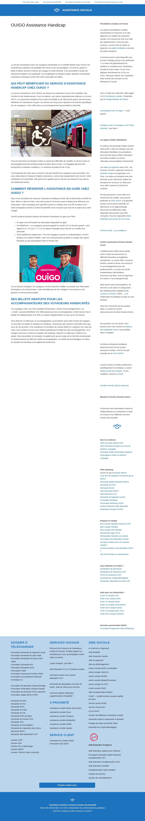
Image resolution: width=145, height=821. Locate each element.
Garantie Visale (106, 173)
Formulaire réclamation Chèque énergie (28, 689)
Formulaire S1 (17, 680)
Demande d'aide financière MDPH (114, 482)
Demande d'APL (18, 707)
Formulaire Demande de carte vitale (26, 655)
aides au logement (111, 167)
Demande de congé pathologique (114, 578)
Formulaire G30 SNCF (59, 744)
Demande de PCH (108, 485)
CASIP (120, 374)
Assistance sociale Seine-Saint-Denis (65, 708)
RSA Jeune (116, 201)
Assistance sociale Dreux (60, 712)
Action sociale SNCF (97, 688)
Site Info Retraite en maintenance (114, 554)
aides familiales (118, 48)
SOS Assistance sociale (112, 96)
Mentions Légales (60, 811)
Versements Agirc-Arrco (110, 533)
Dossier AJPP (17, 740)
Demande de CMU (19, 710)
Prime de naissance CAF (110, 575)
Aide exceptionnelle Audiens (100, 692)
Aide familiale (94, 652)
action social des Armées (111, 371)
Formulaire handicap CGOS (112, 503)
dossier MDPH (120, 473)
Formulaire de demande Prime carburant (28, 692)
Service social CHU (97, 707)
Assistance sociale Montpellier (62, 720)
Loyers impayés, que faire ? (61, 663)
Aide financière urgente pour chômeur (104, 751)
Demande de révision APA (22, 719)
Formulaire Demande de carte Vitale (77, 2)
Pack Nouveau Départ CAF (111, 443)
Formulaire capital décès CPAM (24, 695)
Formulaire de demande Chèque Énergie (28, 686)
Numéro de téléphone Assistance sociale (106, 715)
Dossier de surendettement (100, 778)
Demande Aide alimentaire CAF (24, 734)
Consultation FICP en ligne (111, 111)
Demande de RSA (18, 701)
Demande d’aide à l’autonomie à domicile (106, 719)
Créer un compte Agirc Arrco (112, 611)
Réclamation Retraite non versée (114, 536)
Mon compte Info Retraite (111, 530)
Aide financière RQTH (109, 491)
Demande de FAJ (18, 704)
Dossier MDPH (17, 749)
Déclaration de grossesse (111, 569)
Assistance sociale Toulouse (62, 716)
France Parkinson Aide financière (114, 506)
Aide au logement (96, 660)
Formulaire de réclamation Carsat (114, 539)
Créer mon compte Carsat (111, 608)
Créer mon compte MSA (110, 599)
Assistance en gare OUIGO (111, 509)
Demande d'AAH (107, 488)
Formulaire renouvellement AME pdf (26, 677)
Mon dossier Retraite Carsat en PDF (115, 524)
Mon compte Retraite (109, 527)
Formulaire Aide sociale (31, 2)
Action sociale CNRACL (99, 672)
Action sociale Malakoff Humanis (102, 680)
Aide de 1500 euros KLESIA (68, 687)
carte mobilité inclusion (25, 330)
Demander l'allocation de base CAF (115, 581)
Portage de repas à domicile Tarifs (103, 723)
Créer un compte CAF (109, 595)
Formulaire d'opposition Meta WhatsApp (117, 628)
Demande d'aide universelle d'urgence (116, 452)
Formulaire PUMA (18, 671)
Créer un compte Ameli (110, 602)
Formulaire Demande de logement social (108, 2)
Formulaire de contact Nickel (62, 741)
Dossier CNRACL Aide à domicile (25, 752)
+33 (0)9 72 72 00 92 (36, 229)
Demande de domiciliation (22, 725)
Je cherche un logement (99, 648)
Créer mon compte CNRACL (112, 614)
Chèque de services (97, 774)
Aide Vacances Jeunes (98, 656)
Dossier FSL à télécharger (22, 746)
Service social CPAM (97, 703)
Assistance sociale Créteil (60, 724)
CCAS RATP (118, 353)
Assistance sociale (77, 10)
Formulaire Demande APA (52, 2)
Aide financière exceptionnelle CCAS (104, 762)
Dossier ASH (16, 743)
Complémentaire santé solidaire (102, 770)
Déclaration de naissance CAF (113, 572)
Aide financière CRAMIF (99, 766)
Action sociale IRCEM (98, 676)
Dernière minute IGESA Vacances (114, 385)
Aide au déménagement (99, 664)
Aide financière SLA (108, 494)
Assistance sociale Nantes (61, 728)
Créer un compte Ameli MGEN (113, 605)
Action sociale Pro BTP (98, 684)
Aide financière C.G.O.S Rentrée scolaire (67, 669)
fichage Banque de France (117, 99)
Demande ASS (17, 722)
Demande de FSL (18, 713)
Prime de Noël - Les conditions (113, 230)
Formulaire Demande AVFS (22, 668)
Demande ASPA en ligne (21, 716)
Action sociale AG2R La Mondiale (103, 668)
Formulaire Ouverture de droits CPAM (27, 674)
